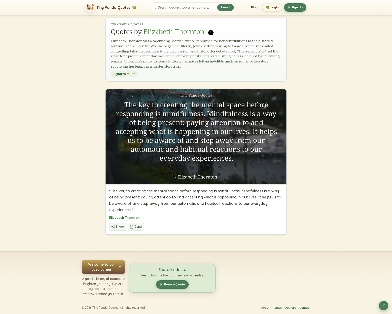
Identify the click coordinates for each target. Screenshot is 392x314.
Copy (138, 226)
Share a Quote (172, 284)
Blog (254, 7)
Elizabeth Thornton (124, 218)
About (265, 308)
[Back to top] (383, 305)
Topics (277, 308)
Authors (290, 308)
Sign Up (295, 7)
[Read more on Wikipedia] (211, 32)
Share (120, 226)
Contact (305, 308)
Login (272, 7)
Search (225, 7)
